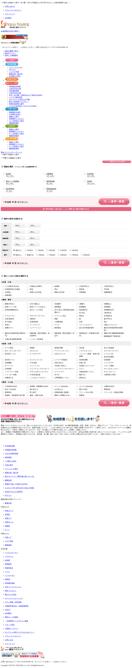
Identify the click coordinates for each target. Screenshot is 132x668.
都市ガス (82, 375)
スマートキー (59, 372)
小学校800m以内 (11, 386)
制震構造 (82, 307)
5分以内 (41, 250)
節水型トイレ (10, 360)
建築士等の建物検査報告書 (114, 333)
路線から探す (14, 116)
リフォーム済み (60, 316)
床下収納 (8, 322)
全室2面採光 (9, 319)
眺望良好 (8, 392)
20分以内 (75, 250)
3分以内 (30, 250)
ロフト (81, 369)
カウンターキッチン (111, 351)
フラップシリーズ (15, 67)
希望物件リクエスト (16, 119)
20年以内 (86, 255)
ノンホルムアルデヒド (38, 378)
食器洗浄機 (58, 348)
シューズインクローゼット (64, 369)
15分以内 (63, 250)
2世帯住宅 (107, 313)
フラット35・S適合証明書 (113, 392)
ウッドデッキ (35, 325)
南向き (81, 316)
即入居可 (33, 392)
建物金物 (8, 545)
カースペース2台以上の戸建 (19, 99)
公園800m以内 (109, 386)
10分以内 (51, 250)
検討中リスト (10, 53)
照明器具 (8, 564)
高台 (56, 289)
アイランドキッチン (61, 351)
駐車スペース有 (10, 307)
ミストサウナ (109, 363)
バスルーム (9, 556)
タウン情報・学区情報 (13, 602)
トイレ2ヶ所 (108, 354)
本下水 (56, 375)
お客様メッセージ (11, 628)
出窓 (80, 322)
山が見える (58, 389)
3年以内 (41, 255)
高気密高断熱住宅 (11, 310)
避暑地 (81, 395)
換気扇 (7, 579)
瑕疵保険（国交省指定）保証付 (64, 334)
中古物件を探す (15, 114)
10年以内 (63, 255)
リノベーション (35, 328)
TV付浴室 (33, 363)
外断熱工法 (9, 378)
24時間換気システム (61, 378)
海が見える (34, 389)
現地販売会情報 (15, 86)
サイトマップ (10, 644)
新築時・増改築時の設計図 (15, 395)
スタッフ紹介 (10, 625)
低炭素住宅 (83, 310)
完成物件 (57, 304)
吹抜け (7, 325)
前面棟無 (82, 292)
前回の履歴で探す (11, 51)
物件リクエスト (10, 591)
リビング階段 (109, 366)
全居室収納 (34, 322)
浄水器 (81, 348)
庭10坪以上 (108, 319)
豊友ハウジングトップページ (11, 152)
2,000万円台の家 (15, 88)
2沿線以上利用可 (36, 286)
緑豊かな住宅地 (35, 292)
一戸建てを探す (10, 461)
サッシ (7, 530)
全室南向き (108, 316)
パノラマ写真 (14, 72)
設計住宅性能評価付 (86, 328)
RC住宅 (82, 313)
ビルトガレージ (110, 372)
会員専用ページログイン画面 (17, 621)
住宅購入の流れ (15, 76)
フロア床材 (9, 541)
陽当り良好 (83, 389)
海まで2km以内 (10, 389)
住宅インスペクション (13, 587)
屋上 (105, 322)
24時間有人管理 (110, 375)
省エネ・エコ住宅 (36, 310)
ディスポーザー (35, 354)
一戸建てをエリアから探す (117, 161)
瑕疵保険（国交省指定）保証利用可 (40, 334)
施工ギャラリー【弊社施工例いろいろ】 (20, 476)
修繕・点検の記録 (36, 395)
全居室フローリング (86, 366)
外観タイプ (9, 511)
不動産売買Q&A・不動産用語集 (16, 606)
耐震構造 (57, 307)
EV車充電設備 (35, 375)
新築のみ (30, 255)
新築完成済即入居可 (16, 104)
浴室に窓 (82, 363)
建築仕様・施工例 (15, 74)
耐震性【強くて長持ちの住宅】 (16, 484)
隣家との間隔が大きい (62, 395)
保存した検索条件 (11, 55)
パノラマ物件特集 (15, 97)
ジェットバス (35, 366)
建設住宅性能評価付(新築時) (113, 329)
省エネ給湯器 (109, 348)
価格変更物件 (14, 123)
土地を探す (9, 465)
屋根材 (7, 526)
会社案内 (8, 613)
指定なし (18, 250)
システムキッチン (85, 351)
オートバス (9, 366)
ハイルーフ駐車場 (36, 339)
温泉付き (82, 378)
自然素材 (8, 369)
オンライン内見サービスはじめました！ (20, 632)
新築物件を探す (15, 112)
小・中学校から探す (16, 121)
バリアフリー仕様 (11, 372)
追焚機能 (8, 363)
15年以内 (75, 255)
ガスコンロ (34, 351)
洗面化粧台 (9, 568)
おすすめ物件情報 (11, 453)
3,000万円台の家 (15, 93)
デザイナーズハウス (37, 316)
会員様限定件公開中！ (10, 31)
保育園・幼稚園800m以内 (39, 386)
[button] (8, 440)
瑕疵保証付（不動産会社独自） (89, 334)
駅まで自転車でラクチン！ (19, 101)
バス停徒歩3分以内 (12, 286)
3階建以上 (107, 304)
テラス (56, 325)
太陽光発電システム (86, 372)
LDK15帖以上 (35, 304)
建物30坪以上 (10, 304)
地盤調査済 (108, 292)
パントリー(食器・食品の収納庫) (89, 355)
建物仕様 (8, 480)
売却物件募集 (10, 583)
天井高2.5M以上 (60, 366)
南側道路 (8, 295)
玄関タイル (9, 522)
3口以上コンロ (59, 354)
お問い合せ (9, 640)
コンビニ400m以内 (86, 386)
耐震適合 (57, 328)
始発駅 (56, 286)
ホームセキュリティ (111, 369)
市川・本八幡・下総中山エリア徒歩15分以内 (25, 95)
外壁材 (7, 514)
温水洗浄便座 (109, 357)
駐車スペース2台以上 (37, 307)
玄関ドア (8, 518)
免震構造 (107, 307)
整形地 (81, 289)
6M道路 (8, 292)
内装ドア (8, 537)
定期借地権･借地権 (61, 392)
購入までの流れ (10, 594)
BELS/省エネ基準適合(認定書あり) (64, 311)
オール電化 (9, 348)
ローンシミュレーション (14, 598)
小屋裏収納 (58, 322)
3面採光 (32, 319)
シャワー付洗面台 (61, 360)
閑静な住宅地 (59, 292)
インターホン (10, 575)
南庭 (56, 319)
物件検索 (8, 457)
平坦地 (106, 289)
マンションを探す (11, 469)
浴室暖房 (107, 360)
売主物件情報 (14, 91)
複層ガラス (9, 328)
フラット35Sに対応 (86, 392)
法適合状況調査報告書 (13, 339)
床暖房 (32, 348)
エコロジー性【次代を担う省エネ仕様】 (20, 488)
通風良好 (107, 389)
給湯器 (7, 560)
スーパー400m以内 (61, 386)
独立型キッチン (10, 354)
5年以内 (52, 255)
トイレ (7, 572)
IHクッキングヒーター (13, 351)
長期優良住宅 (109, 310)
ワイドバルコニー (85, 325)
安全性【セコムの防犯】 (14, 492)
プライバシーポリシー (13, 636)
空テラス (12, 69)
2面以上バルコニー (111, 325)
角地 (31, 289)
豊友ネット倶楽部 (11, 617)
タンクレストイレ (36, 360)
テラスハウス (10, 316)
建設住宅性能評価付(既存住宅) (15, 334)
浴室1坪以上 (59, 363)
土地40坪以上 (84, 286)
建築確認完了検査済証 (112, 336)
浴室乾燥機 (83, 360)
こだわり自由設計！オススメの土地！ (23, 106)
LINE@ (7, 610)
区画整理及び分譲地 (12, 289)
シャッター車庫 (10, 375)
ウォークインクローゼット (40, 369)
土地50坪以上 (109, 286)
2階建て (82, 304)
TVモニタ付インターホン (39, 372)
